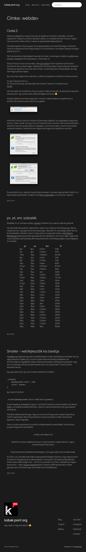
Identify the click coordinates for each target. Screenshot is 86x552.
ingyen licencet (30, 464)
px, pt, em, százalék (22, 218)
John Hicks (44, 63)
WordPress (78, 547)
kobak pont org (11, 4)
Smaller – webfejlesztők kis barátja (33, 351)
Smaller (11, 356)
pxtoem (37, 223)
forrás (9, 86)
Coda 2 (12, 30)
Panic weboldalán (46, 195)
